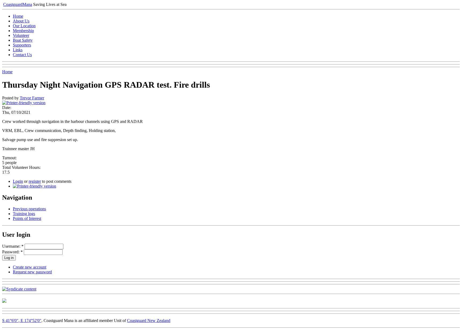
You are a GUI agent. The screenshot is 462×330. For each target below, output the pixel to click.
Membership (23, 30)
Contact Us (22, 54)
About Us (21, 21)
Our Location (24, 26)
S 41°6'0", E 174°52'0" (21, 320)
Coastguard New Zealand (148, 320)
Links (17, 50)
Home (18, 16)
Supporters (22, 45)
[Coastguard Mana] (4, 301)
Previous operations (29, 209)
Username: (13, 246)
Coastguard (17, 4)
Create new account (29, 267)
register (35, 181)
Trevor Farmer (32, 98)
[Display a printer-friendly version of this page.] (23, 102)
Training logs (24, 213)
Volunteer (21, 35)
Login (18, 181)
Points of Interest (27, 218)
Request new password (32, 272)
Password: (12, 252)
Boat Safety (23, 40)
